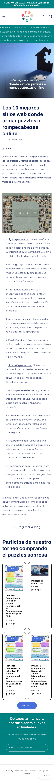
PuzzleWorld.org (17, 340)
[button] (3, 16)
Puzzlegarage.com (19, 264)
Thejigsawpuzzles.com (21, 289)
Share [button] (9, 149)
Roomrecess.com (19, 466)
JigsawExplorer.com (20, 365)
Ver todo (27, 705)
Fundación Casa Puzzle (24, 771)
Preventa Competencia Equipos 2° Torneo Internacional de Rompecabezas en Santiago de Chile (39, 676)
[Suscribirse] (44, 748)
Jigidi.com (14, 319)
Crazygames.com (18, 441)
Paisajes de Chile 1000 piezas (37, 583)
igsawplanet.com (19, 239)
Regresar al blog (29, 527)
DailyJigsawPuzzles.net (21, 390)
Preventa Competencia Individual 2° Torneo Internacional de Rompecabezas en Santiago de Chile (14, 676)
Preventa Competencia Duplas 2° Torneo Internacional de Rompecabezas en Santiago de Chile (14, 606)
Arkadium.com (16, 415)
